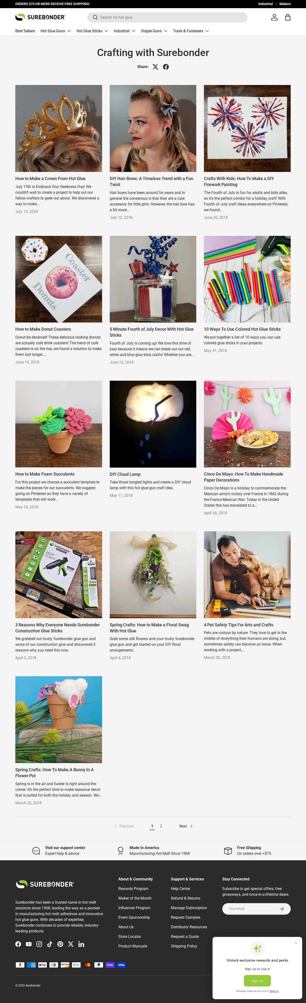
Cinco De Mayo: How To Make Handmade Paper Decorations (243, 477)
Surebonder (33, 985)
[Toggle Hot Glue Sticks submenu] (106, 31)
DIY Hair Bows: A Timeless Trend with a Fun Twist (151, 181)
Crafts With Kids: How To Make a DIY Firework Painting (239, 181)
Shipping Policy (184, 946)
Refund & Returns (185, 898)
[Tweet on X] (155, 67)
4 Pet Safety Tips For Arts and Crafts (238, 625)
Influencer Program (134, 908)
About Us (126, 927)
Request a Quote (185, 936)
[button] (288, 17)
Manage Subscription (189, 908)
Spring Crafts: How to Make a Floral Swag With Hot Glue (149, 628)
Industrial (265, 4)
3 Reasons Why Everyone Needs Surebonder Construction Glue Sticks (57, 628)
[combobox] (167, 17)
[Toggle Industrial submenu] (133, 31)
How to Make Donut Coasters (43, 329)
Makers (285, 4)
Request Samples (185, 917)
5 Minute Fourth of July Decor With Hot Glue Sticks (152, 332)
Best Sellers (25, 31)
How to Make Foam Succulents (45, 474)
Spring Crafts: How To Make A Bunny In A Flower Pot (54, 772)
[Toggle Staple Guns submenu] (165, 31)
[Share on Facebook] (166, 67)
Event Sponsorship (134, 917)
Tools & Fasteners (188, 31)
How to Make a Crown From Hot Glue (50, 178)
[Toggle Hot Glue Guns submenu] (69, 31)
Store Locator (129, 936)
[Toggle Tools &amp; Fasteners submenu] (207, 31)
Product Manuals (132, 946)
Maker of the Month (135, 898)
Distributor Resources (189, 927)
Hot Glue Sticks (89, 31)
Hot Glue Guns (53, 31)
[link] (123, 826)
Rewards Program (133, 888)
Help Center (180, 888)
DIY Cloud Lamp (125, 474)
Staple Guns (151, 31)
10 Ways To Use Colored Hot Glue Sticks (242, 329)
